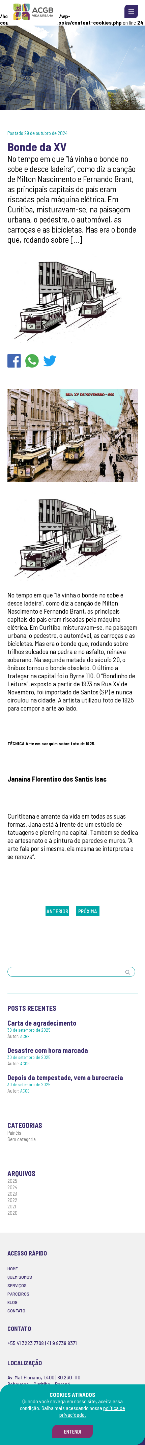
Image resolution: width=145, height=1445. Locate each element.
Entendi (72, 1432)
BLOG (12, 1302)
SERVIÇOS (17, 1285)
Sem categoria (21, 1139)
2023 (12, 1194)
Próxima (87, 911)
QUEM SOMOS (19, 1277)
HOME (12, 1268)
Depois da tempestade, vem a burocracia (65, 1077)
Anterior (57, 911)
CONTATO (16, 1310)
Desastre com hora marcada (47, 1050)
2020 (12, 1213)
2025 (12, 1181)
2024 (12, 1187)
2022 (12, 1200)
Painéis (14, 1133)
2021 (11, 1206)
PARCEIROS (18, 1294)
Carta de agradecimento (42, 1023)
